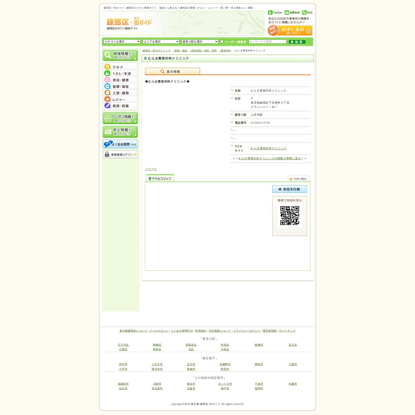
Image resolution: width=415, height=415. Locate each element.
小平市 (123, 369)
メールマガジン (159, 330)
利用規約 (200, 330)
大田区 (225, 349)
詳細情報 (172, 71)
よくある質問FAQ (182, 330)
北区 (191, 349)
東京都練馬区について (133, 330)
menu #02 (120, 73)
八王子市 (157, 364)
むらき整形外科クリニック (268, 148)
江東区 (123, 349)
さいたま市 (225, 383)
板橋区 (259, 344)
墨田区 (157, 349)
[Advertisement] (208, 23)
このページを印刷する (289, 189)
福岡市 (259, 388)
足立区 (293, 344)
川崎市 (157, 383)
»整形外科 (225, 50)
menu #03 (120, 80)
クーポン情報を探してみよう (120, 118)
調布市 (259, 364)
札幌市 (293, 383)
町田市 (225, 369)
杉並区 (225, 344)
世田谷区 (191, 344)
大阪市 (191, 388)
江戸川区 (123, 344)
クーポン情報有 (235, 42)
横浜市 (191, 383)
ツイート (151, 169)
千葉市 (259, 383)
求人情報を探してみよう (120, 132)
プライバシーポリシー (247, 330)
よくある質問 (120, 144)
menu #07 (120, 106)
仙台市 (123, 388)
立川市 (191, 364)
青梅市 (191, 369)
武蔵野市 (225, 364)
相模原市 (123, 383)
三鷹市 (293, 364)
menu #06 (120, 99)
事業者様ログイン (120, 154)
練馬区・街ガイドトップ (157, 50)
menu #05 (120, 93)
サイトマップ (287, 330)
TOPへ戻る (298, 178)
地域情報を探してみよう (120, 55)
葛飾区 (157, 344)
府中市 (123, 364)
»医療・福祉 (180, 50)
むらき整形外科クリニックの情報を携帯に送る (270, 158)
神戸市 (225, 388)
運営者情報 (270, 330)
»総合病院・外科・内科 (203, 50)
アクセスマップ (160, 178)
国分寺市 (157, 369)
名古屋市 (157, 388)
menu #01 (120, 67)
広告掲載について (220, 330)
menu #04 (120, 86)
